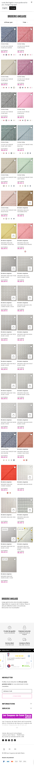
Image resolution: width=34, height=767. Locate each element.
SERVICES (6, 708)
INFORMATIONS (8, 704)
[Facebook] (3, 740)
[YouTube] (12, 740)
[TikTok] (15, 740)
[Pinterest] (9, 740)
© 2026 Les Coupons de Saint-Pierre (13, 753)
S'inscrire (17, 696)
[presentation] (15, 54)
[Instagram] (6, 740)
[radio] (4, 55)
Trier (25, 22)
